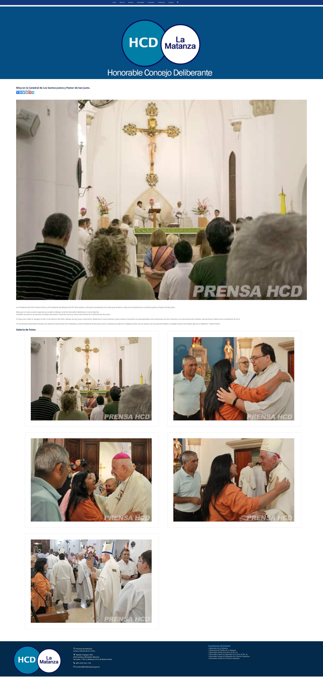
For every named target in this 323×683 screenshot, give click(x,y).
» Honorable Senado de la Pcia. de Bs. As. (223, 652)
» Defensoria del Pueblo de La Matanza (222, 650)
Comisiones (161, 2)
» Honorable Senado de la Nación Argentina (223, 658)
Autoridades (140, 2)
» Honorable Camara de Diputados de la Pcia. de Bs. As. (228, 654)
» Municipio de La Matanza (218, 648)
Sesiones (130, 2)
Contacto (171, 2)
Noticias (122, 2)
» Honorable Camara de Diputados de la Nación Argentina (228, 656)
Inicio (114, 2)
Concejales (151, 2)
